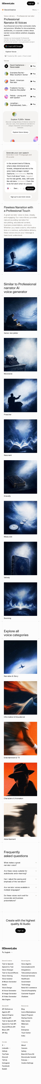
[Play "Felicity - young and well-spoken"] (20, 96)
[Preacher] (20, 397)
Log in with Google (15, 46)
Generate (30, 188)
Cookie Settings (27, 1063)
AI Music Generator (9, 982)
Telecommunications (29, 973)
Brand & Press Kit (27, 1054)
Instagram (6, 1063)
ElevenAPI (5, 1006)
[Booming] (20, 601)
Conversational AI (28, 967)
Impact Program (27, 1015)
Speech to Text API (9, 1024)
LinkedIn (5, 1048)
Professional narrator (25, 16)
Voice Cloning (7, 976)
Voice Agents (26, 964)
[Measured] (20, 519)
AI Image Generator (9, 993)
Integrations (25, 970)
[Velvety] (20, 560)
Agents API (6, 1012)
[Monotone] (20, 356)
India (23, 1036)
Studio (4, 985)
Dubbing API (6, 1018)
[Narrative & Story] (20, 659)
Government (25, 982)
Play (34, 66)
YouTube (5, 1054)
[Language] (9, 188)
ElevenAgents (25, 961)
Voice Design (7, 988)
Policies (24, 1060)
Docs (23, 1027)
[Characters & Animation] (20, 781)
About (23, 1045)
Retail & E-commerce (29, 988)
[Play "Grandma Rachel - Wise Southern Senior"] (20, 73)
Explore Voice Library (20, 132)
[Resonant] (20, 438)
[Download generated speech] (24, 188)
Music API (5, 1030)
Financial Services (28, 976)
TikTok (4, 1060)
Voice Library (9, 16)
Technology (25, 985)
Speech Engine (7, 1015)
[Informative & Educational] (20, 699)
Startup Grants (26, 1018)
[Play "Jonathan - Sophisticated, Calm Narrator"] (20, 104)
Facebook (5, 1066)
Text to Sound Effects (10, 973)
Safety (23, 1051)
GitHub (4, 1051)
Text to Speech (7, 964)
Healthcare (25, 979)
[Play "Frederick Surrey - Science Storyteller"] (20, 89)
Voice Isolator (7, 979)
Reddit (4, 1069)
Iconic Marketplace (28, 1012)
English (7, 952)
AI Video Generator (9, 996)
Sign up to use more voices (20, 197)
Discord (5, 1057)
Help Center (25, 1021)
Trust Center (26, 1033)
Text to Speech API (9, 1021)
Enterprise (25, 1030)
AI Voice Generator (9, 990)
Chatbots (24, 996)
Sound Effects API (8, 1027)
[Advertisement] (20, 822)
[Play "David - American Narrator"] (20, 81)
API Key (5, 1033)
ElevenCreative (7, 961)
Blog (23, 1009)
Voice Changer (7, 970)
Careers (24, 1048)
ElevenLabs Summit (28, 1057)
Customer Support (28, 993)
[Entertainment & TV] (20, 740)
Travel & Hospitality (28, 990)
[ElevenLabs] (8, 3)
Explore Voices (11, 52)
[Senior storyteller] (20, 316)
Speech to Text (7, 967)
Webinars (24, 1024)
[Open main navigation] (38, 3)
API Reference (7, 1009)
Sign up (31, 3)
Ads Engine (6, 999)
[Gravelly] (20, 479)
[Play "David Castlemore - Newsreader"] (20, 66)
